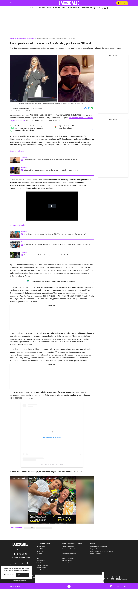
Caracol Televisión (41, 549)
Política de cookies (95, 553)
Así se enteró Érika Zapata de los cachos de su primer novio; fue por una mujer (50, 160)
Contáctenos (65, 556)
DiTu (38, 558)
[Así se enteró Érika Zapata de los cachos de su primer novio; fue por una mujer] (15, 160)
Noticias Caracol (41, 546)
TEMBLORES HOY (87, 8)
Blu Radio (39, 553)
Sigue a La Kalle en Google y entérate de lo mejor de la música (53, 281)
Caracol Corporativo (42, 567)
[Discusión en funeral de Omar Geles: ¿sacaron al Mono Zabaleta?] (15, 255)
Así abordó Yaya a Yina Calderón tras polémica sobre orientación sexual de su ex (51, 170)
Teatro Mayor (40, 563)
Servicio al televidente (68, 546)
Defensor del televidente (68, 549)
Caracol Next (40, 570)
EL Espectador (41, 560)
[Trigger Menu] (11, 3)
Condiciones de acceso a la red (98, 546)
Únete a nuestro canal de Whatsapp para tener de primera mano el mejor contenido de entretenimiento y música (31, 128)
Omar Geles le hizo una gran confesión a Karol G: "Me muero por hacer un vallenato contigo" (55, 234)
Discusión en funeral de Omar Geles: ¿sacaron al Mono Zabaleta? (46, 255)
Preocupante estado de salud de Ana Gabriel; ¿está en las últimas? (56, 38)
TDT (63, 551)
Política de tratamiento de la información (101, 551)
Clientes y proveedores (68, 558)
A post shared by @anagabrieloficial (52, 464)
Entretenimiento (21, 38)
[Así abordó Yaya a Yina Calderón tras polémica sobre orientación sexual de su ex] (15, 170)
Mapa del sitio (66, 563)
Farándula (31, 38)
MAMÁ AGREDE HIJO (74, 8)
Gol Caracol (40, 551)
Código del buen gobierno (69, 553)
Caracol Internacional (42, 565)
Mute (111, 586)
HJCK (38, 556)
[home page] (69, 3)
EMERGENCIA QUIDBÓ (59, 8)
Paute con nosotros (67, 560)
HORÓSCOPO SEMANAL (44, 8)
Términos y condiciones (96, 556)
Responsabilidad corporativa (98, 549)
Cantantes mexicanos (44, 528)
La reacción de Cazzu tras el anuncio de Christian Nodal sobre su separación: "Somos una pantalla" (57, 244)
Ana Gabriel (29, 528)
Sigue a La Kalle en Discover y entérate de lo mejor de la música (74, 127)
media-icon (69, 586)
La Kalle (12, 38)
